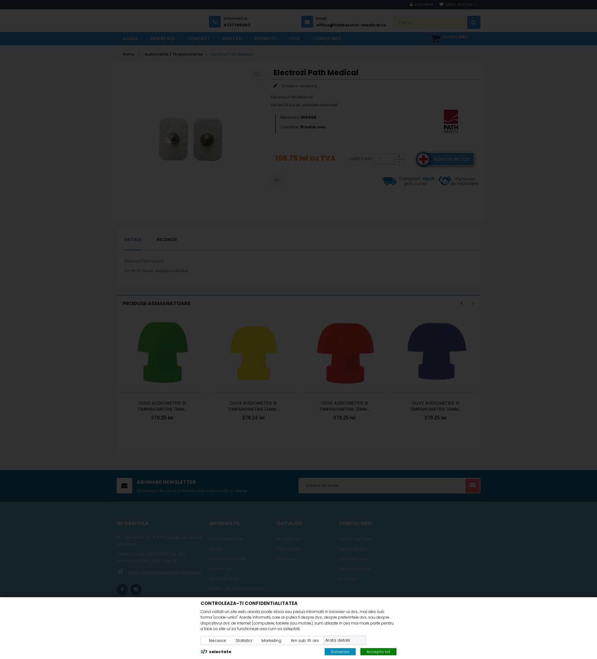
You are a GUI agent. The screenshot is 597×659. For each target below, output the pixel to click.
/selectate (216, 652)
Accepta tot (378, 652)
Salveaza (340, 652)
